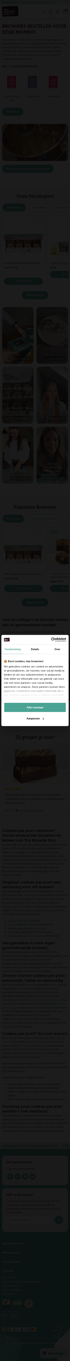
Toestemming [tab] (12, 649)
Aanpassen (33, 718)
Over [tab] (57, 649)
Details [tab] (35, 649)
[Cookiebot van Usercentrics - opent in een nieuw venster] (51, 640)
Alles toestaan (35, 707)
